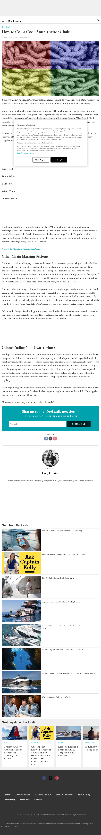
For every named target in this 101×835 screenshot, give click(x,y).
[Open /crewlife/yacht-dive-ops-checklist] (21, 668)
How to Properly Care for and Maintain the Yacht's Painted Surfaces (69, 673)
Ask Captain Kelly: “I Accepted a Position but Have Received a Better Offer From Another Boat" (41, 755)
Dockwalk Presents (43, 794)
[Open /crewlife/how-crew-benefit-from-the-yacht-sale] (21, 644)
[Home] (14, 21)
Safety (60, 743)
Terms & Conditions (64, 794)
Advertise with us (22, 794)
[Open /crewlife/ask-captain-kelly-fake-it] (21, 573)
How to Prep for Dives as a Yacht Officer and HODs (62, 649)
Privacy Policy (84, 794)
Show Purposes (40, 160)
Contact (7, 794)
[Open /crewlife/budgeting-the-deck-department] (21, 597)
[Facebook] (46, 438)
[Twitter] (50, 438)
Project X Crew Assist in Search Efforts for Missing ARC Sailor (13, 752)
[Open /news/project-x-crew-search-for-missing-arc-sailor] (14, 733)
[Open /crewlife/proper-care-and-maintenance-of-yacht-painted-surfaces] (21, 692)
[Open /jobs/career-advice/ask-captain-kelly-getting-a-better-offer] (41, 733)
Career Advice (36, 743)
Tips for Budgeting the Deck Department (58, 578)
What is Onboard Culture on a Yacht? (56, 697)
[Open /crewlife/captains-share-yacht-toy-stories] (21, 621)
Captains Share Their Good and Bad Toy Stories (61, 602)
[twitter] (50, 778)
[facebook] (44, 778)
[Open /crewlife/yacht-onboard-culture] (21, 716)
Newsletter (24, 799)
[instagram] (57, 778)
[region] (50, 142)
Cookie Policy (9, 799)
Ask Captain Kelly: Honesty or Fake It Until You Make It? (64, 554)
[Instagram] (55, 438)
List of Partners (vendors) (25, 153)
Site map (38, 799)
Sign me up (79, 424)
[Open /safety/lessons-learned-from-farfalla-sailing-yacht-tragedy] (68, 733)
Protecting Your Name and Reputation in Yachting (62, 530)
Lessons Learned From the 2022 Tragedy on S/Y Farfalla (68, 751)
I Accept (59, 160)
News (5, 743)
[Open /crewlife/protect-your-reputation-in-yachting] (21, 549)
